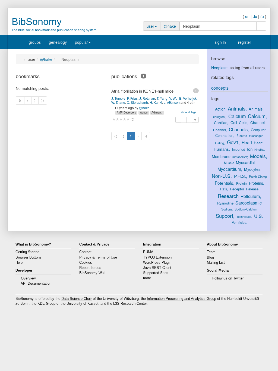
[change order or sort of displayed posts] (95, 77)
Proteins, (256, 183)
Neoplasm (220, 67)
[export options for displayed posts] (100, 77)
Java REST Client (157, 268)
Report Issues (90, 268)
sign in (220, 42)
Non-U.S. (222, 175)
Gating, (220, 143)
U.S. (258, 216)
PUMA (148, 252)
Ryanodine (225, 203)
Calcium (237, 116)
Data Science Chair (76, 299)
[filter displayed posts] (89, 77)
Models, (258, 156)
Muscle (229, 163)
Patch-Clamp (258, 176)
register (244, 42)
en (247, 16)
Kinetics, (259, 149)
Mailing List (216, 263)
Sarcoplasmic (248, 203)
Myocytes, (252, 169)
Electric (241, 135)
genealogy (58, 42)
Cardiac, (221, 122)
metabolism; (240, 157)
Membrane (221, 156)
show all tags (188, 112)
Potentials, (224, 183)
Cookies (85, 263)
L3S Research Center (130, 304)
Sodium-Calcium (246, 209)
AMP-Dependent (126, 112)
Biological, (219, 117)
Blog (210, 257)
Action (143, 112)
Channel (257, 122)
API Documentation (36, 283)
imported (238, 149)
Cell (233, 122)
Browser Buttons (28, 257)
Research (228, 195)
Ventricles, (239, 222)
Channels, (239, 129)
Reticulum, (251, 196)
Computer (258, 129)
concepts (220, 88)
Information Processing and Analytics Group (181, 299)
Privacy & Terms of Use (98, 257)
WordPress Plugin (157, 263)
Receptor (237, 188)
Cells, (243, 122)
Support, (225, 215)
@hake (170, 26)
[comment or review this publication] (121, 119)
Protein (241, 183)
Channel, (220, 129)
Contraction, (224, 135)
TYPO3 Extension (157, 257)
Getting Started (27, 252)
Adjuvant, (156, 112)
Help (19, 263)
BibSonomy (37, 21)
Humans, (222, 149)
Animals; (256, 109)
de (255, 16)
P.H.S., (240, 176)
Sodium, (227, 209)
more (147, 278)
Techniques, (244, 217)
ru (262, 16)
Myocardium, (229, 169)
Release (252, 188)
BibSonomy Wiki (92, 273)
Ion (249, 149)
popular (81, 42)
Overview (28, 278)
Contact (85, 252)
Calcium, (257, 116)
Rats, (224, 189)
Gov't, (233, 142)
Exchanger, (256, 136)
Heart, (259, 142)
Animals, (237, 108)
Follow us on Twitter (228, 278)
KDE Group (46, 304)
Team (211, 252)
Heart (247, 142)
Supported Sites (155, 273)
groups (35, 42)
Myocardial (245, 162)
